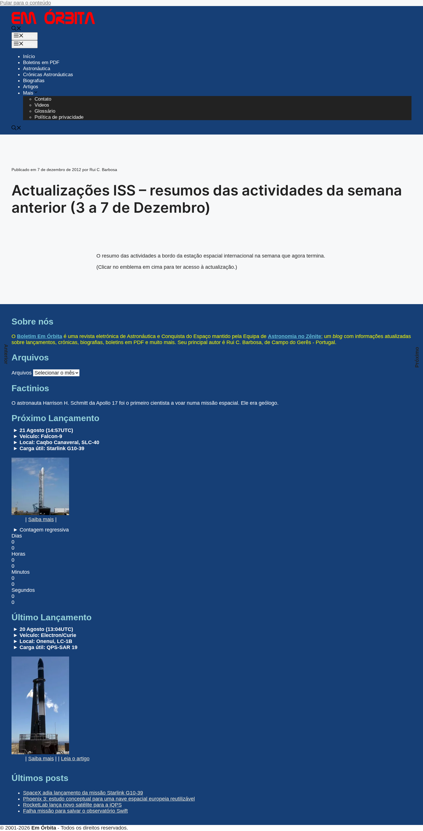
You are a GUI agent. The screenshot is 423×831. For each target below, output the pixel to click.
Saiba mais (41, 519)
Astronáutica (36, 68)
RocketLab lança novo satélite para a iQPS (72, 805)
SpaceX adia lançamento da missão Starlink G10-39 (83, 793)
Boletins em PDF (41, 62)
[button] (16, 29)
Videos (42, 105)
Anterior (6, 354)
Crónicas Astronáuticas (48, 74)
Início (29, 56)
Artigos (30, 86)
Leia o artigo (75, 758)
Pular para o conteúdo (25, 3)
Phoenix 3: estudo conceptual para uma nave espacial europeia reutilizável (109, 799)
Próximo (417, 357)
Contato (43, 99)
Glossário (45, 111)
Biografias (34, 80)
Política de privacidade (59, 117)
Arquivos (22, 373)
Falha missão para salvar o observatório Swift (75, 811)
